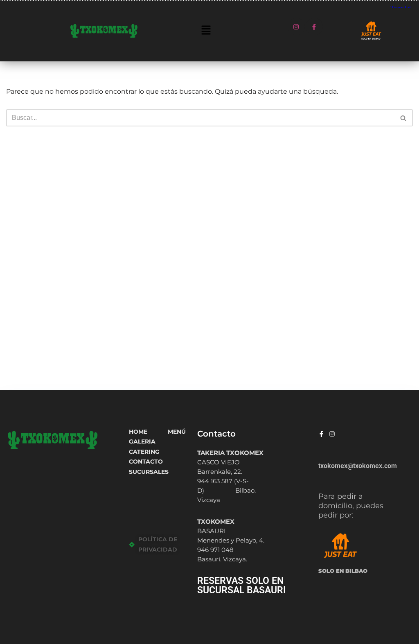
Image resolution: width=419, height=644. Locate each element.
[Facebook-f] (314, 26)
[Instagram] (296, 26)
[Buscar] (403, 117)
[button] (206, 31)
